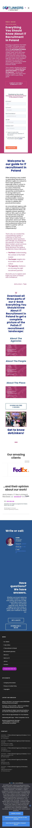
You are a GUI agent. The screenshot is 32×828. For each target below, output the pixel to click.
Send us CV (7, 658)
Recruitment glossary (9, 651)
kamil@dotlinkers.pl (21, 551)
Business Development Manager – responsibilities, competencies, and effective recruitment (11, 722)
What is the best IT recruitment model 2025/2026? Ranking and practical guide (16, 702)
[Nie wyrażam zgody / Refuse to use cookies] (30, 805)
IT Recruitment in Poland (10, 648)
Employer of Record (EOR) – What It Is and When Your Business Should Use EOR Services (15, 706)
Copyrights (7, 689)
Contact (6, 664)
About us (6, 654)
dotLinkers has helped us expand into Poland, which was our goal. (15, 504)
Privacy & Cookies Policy (10, 686)
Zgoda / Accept (16, 813)
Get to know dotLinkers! (16, 431)
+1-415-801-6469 (21, 547)
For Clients (6, 641)
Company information (10, 682)
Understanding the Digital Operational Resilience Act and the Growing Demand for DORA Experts (15, 711)
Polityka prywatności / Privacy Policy (16, 823)
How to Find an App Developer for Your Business (15, 714)
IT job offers (7, 645)
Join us (5, 661)
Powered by (23, 496)
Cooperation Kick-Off (9, 669)
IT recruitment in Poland (18, 49)
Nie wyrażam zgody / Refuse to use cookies (16, 818)
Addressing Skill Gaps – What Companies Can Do (15, 717)
